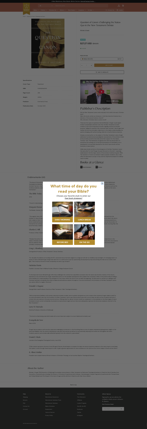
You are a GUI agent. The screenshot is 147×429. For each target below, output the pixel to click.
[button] (62, 212)
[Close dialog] (102, 183)
